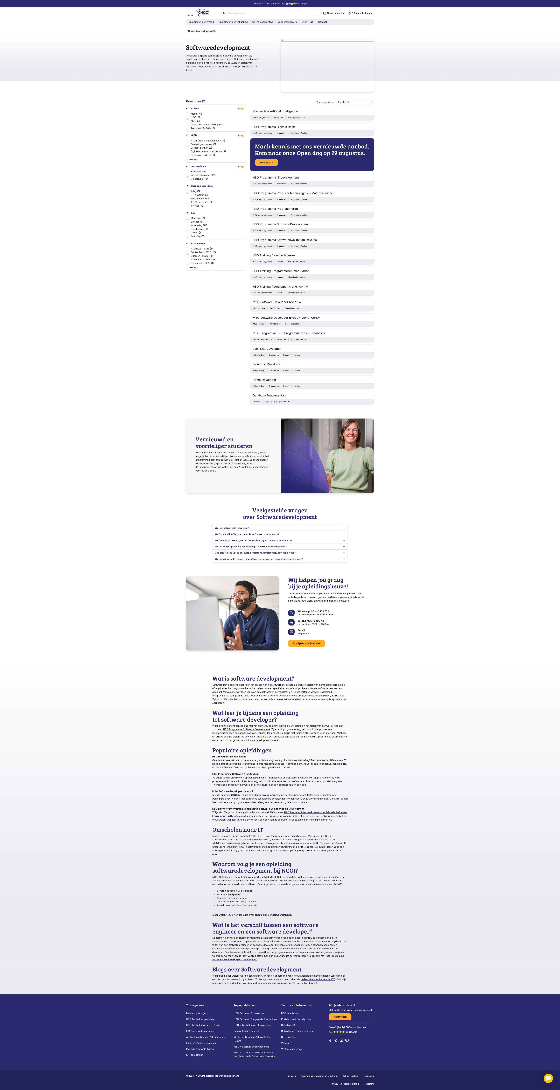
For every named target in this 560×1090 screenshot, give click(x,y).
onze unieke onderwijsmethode (273, 914)
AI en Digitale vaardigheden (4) (208, 140)
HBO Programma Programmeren (275, 208)
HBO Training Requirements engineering (280, 286)
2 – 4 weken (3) (199, 194)
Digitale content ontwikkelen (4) (208, 151)
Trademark (368, 1084)
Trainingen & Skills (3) (203, 128)
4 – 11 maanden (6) (201, 202)
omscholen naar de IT (305, 843)
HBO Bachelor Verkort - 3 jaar (203, 1025)
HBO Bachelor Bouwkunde (249, 1013)
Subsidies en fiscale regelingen (298, 1031)
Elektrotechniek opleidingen (201, 1043)
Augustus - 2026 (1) (202, 248)
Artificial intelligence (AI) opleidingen (206, 1037)
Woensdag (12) (199, 225)
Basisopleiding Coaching (247, 1031)
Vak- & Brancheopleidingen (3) (207, 124)
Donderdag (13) (199, 229)
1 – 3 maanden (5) (200, 198)
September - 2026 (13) (203, 252)
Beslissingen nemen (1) (203, 144)
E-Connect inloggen (362, 13)
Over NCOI (307, 21)
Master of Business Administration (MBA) (252, 1039)
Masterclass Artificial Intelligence (275, 111)
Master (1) (196, 113)
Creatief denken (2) (201, 147)
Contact (322, 21)
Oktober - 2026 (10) (202, 255)
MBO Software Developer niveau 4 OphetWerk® (286, 317)
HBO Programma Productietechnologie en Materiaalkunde (293, 193)
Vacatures (286, 1043)
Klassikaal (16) (198, 171)
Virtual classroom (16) (203, 175)
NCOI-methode (289, 1013)
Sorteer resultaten (325, 102)
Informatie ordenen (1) (203, 155)
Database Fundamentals (269, 395)
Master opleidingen (196, 1013)
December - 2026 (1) (202, 263)
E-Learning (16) (199, 178)
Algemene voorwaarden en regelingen (319, 1076)
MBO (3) (195, 120)
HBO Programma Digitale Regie (274, 127)
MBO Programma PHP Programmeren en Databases (289, 333)
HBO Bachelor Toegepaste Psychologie (255, 1019)
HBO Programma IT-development (276, 177)
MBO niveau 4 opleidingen (200, 1031)
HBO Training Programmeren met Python (281, 271)
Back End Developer (267, 348)
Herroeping (368, 1076)
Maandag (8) (198, 218)
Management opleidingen (200, 1049)
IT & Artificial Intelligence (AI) (202, 31)
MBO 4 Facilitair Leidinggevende (251, 1046)
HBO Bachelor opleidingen (200, 1019)
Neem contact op (336, 13)
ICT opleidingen (194, 1054)
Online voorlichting (262, 21)
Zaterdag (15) (198, 236)
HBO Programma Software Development (281, 224)
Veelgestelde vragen (292, 1049)
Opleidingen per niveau (201, 21)
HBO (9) (195, 117)
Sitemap (292, 1076)
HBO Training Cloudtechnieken (274, 255)
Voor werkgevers (287, 21)
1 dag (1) (195, 191)
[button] (548, 1078)
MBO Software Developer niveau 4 (277, 302)
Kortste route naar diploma (296, 1019)
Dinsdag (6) (197, 221)
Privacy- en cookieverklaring (345, 1084)
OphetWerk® (288, 1025)
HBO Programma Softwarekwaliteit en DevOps (285, 240)
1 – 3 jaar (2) (197, 205)
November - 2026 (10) (203, 259)
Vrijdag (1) (196, 232)
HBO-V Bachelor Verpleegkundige (252, 1025)
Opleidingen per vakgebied (233, 21)
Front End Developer (267, 364)
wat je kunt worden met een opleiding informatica (258, 983)
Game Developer (264, 380)
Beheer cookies (350, 1076)
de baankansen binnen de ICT (318, 979)
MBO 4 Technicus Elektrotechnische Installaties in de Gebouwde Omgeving (255, 1054)
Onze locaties (288, 1037)
